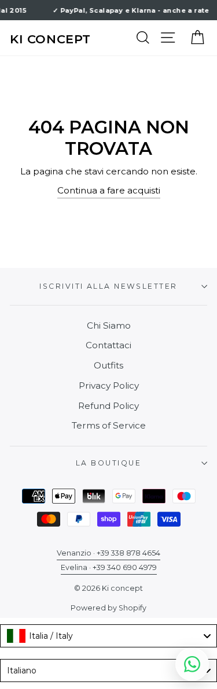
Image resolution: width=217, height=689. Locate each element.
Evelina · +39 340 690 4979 (109, 567)
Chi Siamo (109, 325)
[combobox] (108, 635)
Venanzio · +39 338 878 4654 (108, 553)
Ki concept (50, 39)
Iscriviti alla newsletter (108, 286)
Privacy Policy (109, 385)
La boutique (108, 463)
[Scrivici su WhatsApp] (192, 664)
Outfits (108, 365)
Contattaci (108, 345)
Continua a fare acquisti (108, 190)
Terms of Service (109, 425)
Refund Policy (108, 405)
